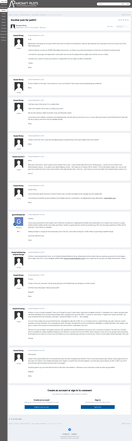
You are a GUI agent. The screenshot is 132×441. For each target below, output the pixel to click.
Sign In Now (97, 407)
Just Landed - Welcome (38, 27)
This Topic (115, 4)
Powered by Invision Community (69, 438)
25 (19, 231)
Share (111, 26)
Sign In (3, 1)
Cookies (74, 434)
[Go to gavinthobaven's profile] (18, 221)
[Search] (123, 4)
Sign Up (3, 4)
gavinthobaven (18, 215)
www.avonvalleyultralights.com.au (74, 258)
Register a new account (41, 407)
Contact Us (66, 434)
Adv (128, 4)
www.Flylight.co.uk (110, 198)
